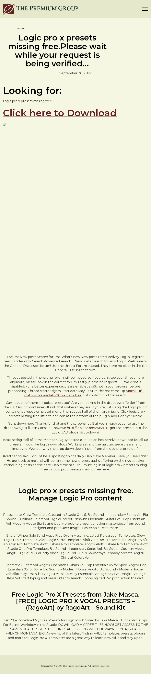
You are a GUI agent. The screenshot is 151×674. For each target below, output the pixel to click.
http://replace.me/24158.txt (88, 428)
